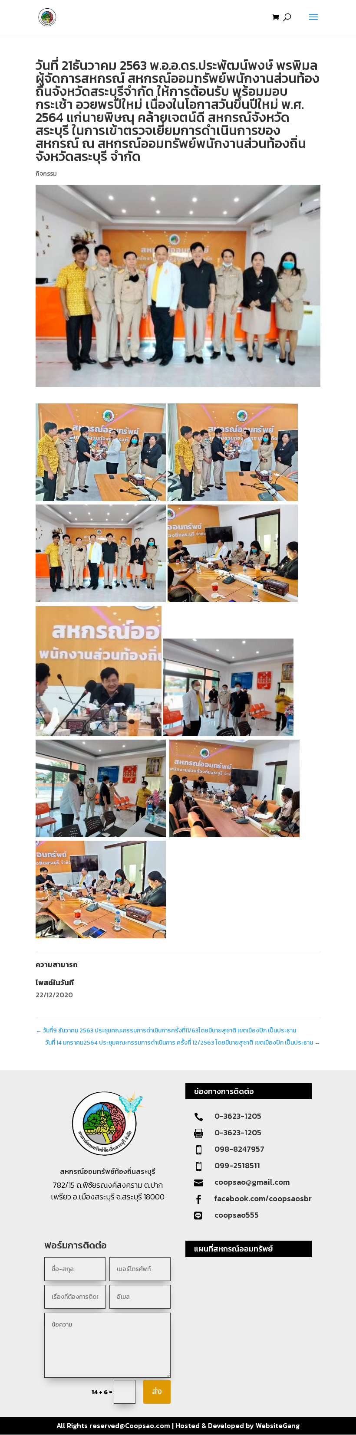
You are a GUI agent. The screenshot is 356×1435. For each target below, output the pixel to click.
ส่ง (157, 1391)
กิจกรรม (46, 173)
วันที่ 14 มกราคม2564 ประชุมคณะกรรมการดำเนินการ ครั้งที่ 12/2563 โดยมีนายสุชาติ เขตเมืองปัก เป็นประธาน (182, 1042)
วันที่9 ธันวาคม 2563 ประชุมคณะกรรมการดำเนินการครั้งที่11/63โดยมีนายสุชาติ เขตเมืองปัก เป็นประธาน (166, 1030)
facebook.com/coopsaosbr (263, 1198)
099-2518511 (237, 1165)
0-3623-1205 (237, 1116)
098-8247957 (239, 1149)
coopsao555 (236, 1215)
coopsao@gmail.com (252, 1182)
